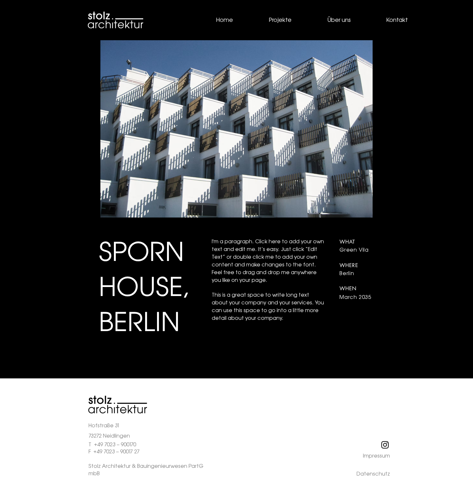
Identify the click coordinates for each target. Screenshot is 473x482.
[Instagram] (385, 445)
